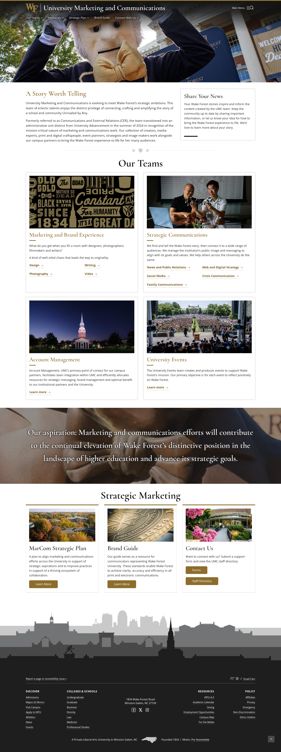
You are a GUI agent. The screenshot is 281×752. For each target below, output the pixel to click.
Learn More (43, 584)
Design (34, 265)
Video (89, 274)
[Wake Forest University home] (32, 8)
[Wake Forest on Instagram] (147, 710)
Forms (196, 570)
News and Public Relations (166, 267)
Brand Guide (102, 17)
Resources (54, 18)
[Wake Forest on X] (140, 710)
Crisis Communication (218, 276)
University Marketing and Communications (104, 7)
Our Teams (33, 18)
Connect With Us (125, 18)
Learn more (38, 392)
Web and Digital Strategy (220, 267)
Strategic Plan (77, 18)
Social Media (156, 276)
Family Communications (165, 284)
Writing (90, 265)
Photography (38, 274)
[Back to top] (271, 739)
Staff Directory (202, 581)
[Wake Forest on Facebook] (133, 710)
